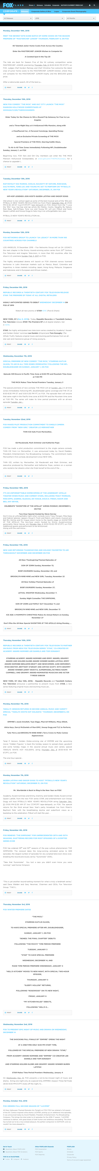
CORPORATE (10, 11)
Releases (40, 5)
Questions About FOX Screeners (16, 1152)
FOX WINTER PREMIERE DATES (17, 910)
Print (9, 87)
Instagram (16, 1159)
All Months (71, 18)
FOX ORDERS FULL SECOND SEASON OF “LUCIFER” (26, 1106)
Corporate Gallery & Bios (41, 11)
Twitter (7, 1159)
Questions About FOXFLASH (15, 1149)
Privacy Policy (71, 1157)
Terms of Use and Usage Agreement (79, 1160)
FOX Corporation (41, 1149)
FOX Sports (39, 1152)
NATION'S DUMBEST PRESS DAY (72, 5)
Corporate (55, 5)
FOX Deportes (40, 1154)
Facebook (25, 1159)
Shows (31, 5)
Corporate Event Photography (74, 11)
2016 (37, 18)
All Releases (8, 18)
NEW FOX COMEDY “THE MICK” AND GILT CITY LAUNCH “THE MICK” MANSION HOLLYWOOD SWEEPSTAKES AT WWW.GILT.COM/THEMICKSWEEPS (34, 107)
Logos (56, 11)
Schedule (47, 5)
